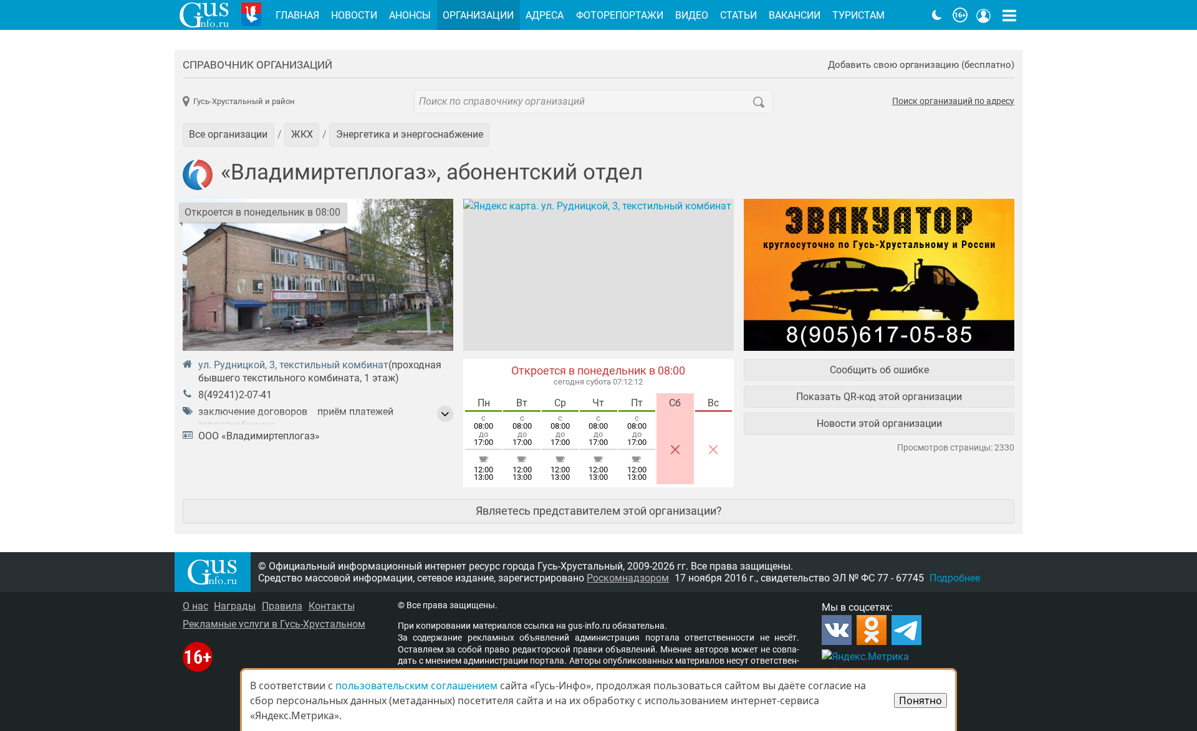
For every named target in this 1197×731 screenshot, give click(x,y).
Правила (282, 606)
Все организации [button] (228, 134)
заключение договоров (252, 412)
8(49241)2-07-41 (235, 395)
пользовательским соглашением (416, 685)
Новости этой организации (879, 423)
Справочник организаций (257, 65)
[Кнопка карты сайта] (1009, 15)
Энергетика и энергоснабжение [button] (409, 134)
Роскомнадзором (628, 578)
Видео (691, 15)
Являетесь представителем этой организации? (599, 510)
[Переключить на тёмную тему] (937, 14)
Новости (354, 15)
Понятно (920, 700)
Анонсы (410, 15)
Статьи (738, 15)
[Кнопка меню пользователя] (984, 15)
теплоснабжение (236, 425)
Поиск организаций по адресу (953, 102)
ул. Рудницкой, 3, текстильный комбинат (293, 365)
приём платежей (355, 412)
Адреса (545, 15)
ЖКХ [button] (302, 134)
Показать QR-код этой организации (879, 397)
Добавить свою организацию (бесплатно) (921, 65)
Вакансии (794, 15)
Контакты (332, 606)
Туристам (858, 15)
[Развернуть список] (445, 414)
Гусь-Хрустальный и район (244, 101)
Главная (297, 15)
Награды (235, 606)
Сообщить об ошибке (879, 370)
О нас (195, 606)
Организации (478, 15)
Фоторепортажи (619, 15)
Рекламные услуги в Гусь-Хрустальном (274, 624)
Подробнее (955, 578)
